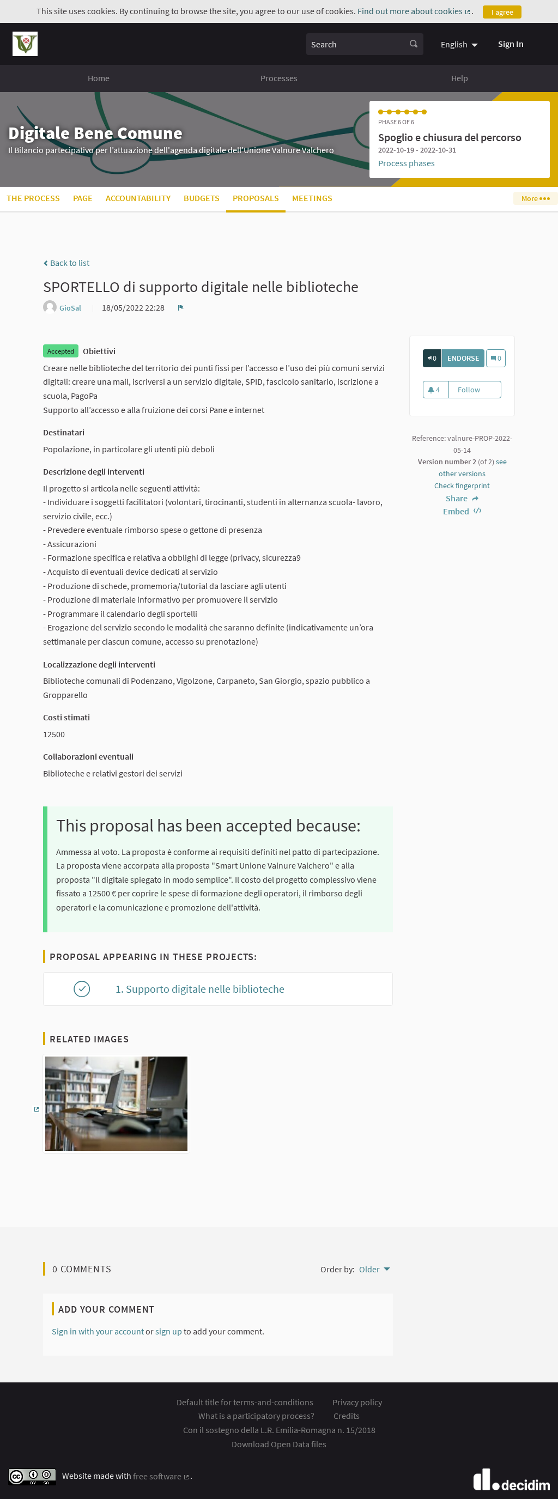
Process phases (406, 162)
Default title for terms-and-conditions (245, 1402)
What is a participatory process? (256, 1415)
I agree (502, 12)
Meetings (312, 197)
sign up (168, 1331)
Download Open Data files (279, 1444)
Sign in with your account (98, 1331)
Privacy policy (357, 1402)
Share (457, 498)
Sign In (511, 43)
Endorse (465, 358)
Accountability (138, 197)
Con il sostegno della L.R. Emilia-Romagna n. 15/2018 (279, 1429)
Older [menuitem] (369, 1269)
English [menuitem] (454, 44)
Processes (279, 77)
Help (459, 77)
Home (99, 77)
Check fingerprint (462, 485)
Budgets (202, 197)
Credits (346, 1415)
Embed (457, 511)
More (530, 198)
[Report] (181, 307)
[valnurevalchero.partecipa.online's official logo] (25, 44)
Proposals (256, 197)
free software (161, 1476)
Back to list (68, 262)
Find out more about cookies (414, 10)
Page (83, 197)
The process (33, 197)
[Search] (413, 44)
